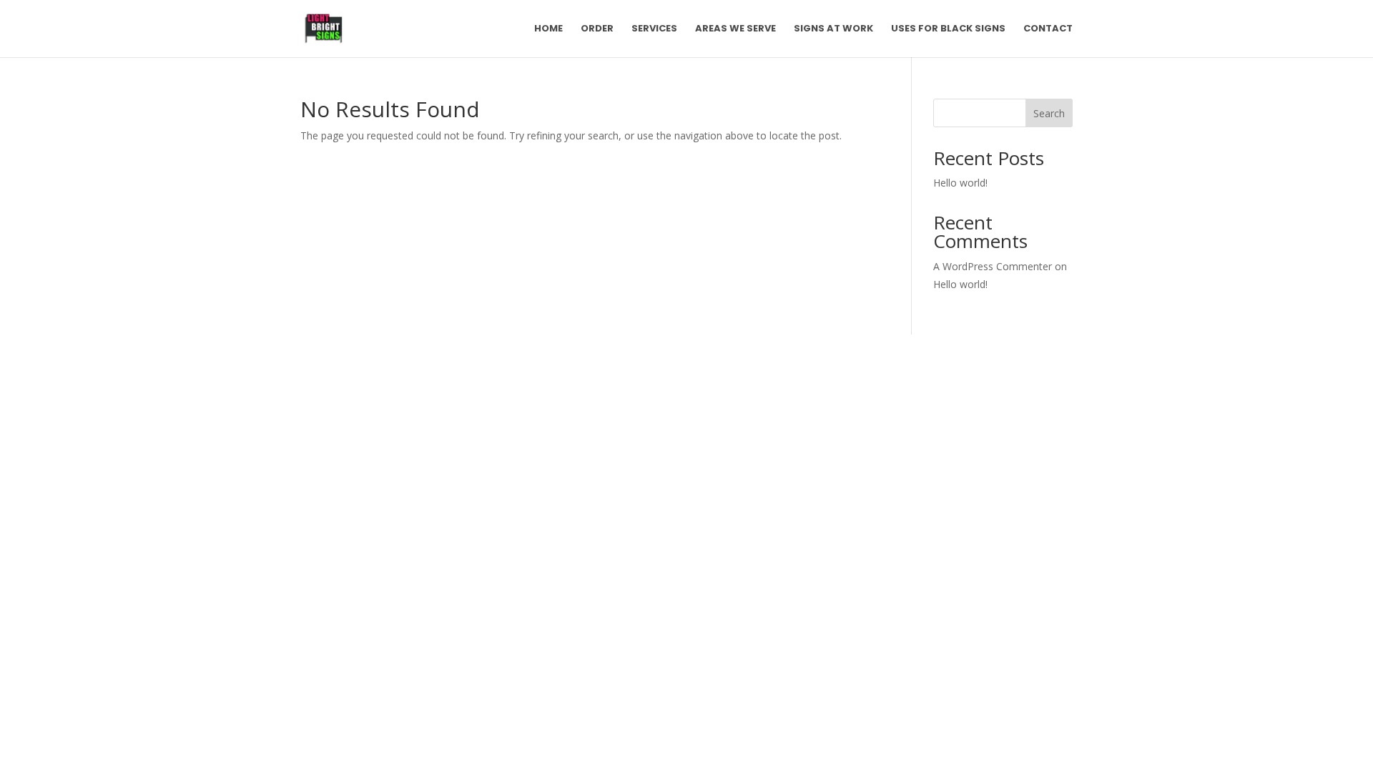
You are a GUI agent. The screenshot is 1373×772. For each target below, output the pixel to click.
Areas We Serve (735, 29)
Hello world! (960, 182)
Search (1049, 113)
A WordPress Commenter (992, 266)
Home (548, 29)
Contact (1048, 29)
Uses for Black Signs (948, 29)
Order (597, 29)
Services (654, 29)
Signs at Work (833, 29)
